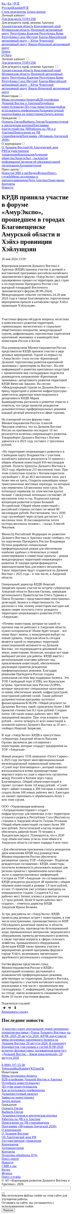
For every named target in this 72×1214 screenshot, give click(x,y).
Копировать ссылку (15, 1011)
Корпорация (26, 154)
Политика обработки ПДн (19, 1155)
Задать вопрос (54, 114)
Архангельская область (17, 26)
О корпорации (11, 1130)
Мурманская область (16, 29)
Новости (7, 173)
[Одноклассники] (15, 1007)
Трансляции (56, 180)
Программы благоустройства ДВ (25, 127)
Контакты (8, 183)
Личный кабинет (13, 59)
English (18, 7)
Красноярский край (47, 26)
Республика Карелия (24, 33)
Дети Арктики (38, 180)
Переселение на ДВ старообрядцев (21, 134)
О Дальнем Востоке (15, 147)
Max (16, 1068)
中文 (26, 7)
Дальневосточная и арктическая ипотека (29, 1115)
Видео (33, 173)
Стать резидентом (14, 11)
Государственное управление (15, 152)
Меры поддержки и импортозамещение (20, 178)
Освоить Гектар (12, 121)
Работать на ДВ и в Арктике (21, 1119)
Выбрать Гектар (34, 121)
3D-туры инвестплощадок (42, 106)
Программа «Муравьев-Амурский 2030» (29, 1126)
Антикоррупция (30, 165)
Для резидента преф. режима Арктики (28, 66)
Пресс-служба (11, 1177)
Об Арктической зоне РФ (19, 1137)
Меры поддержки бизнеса (19, 99)
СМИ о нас (21, 173)
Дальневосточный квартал (20, 1093)
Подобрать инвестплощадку (21, 1083)
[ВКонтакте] (9, 1007)
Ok (42, 1068)
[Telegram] (4, 1007)
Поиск (6, 51)
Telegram (7, 1068)
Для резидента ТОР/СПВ (19, 19)
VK (30, 1068)
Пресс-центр (10, 1158)
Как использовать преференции (33, 108)
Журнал (42, 173)
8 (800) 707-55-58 (13, 1065)
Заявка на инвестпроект (28, 114)
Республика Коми (51, 33)
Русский (7, 7)
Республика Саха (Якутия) (20, 37)
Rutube (23, 1068)
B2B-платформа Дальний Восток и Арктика (30, 101)
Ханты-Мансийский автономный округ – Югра (34, 38)
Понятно (8, 1210)
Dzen (36, 1068)
